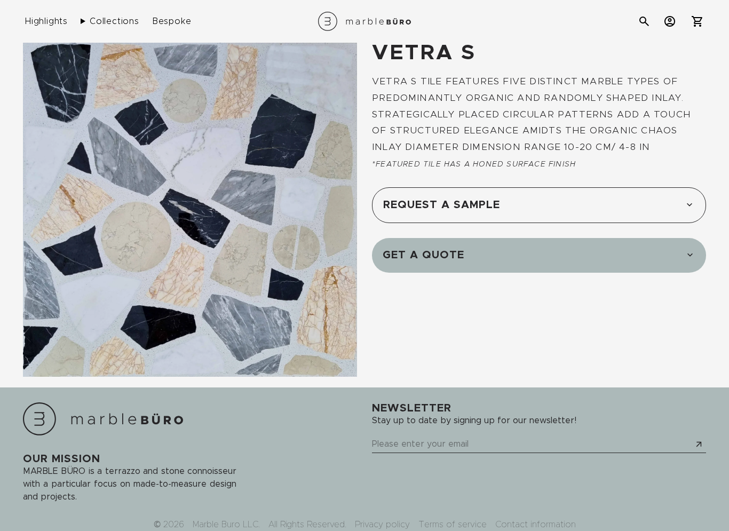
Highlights (46, 21)
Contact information (535, 524)
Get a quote (423, 255)
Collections (114, 21)
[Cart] (697, 21)
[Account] (669, 21)
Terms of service (452, 524)
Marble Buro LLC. (226, 524)
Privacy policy (382, 524)
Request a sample (441, 205)
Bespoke (172, 21)
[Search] (644, 21)
